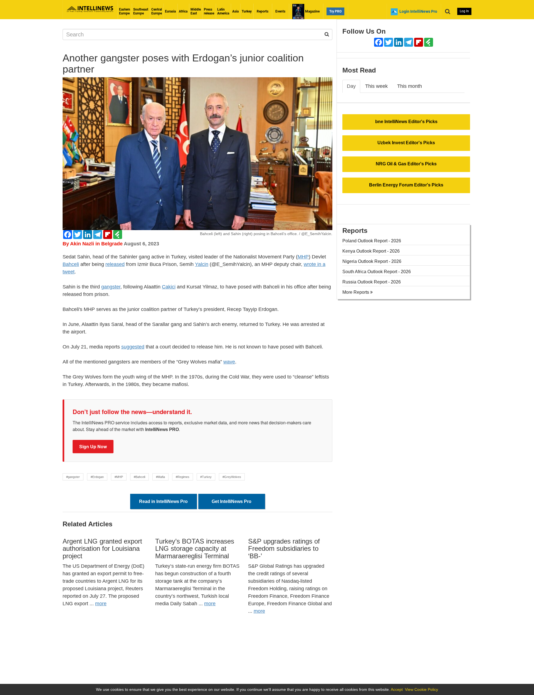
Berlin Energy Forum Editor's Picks (406, 185)
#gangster (73, 477)
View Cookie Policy (421, 689)
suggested (132, 347)
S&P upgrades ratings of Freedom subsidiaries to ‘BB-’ (284, 548)
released (115, 264)
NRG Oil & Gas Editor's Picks (406, 163)
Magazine (312, 11)
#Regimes (182, 477)
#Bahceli (139, 477)
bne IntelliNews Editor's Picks (406, 121)
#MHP (119, 477)
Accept (397, 689)
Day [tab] (351, 86)
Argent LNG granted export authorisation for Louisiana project (102, 548)
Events (280, 11)
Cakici (168, 287)
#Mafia (160, 477)
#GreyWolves (231, 477)
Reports (262, 11)
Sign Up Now (93, 446)
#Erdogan (97, 477)
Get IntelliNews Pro (231, 501)
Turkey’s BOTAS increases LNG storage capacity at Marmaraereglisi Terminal (194, 548)
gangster (110, 287)
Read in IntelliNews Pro (163, 501)
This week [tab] (376, 86)
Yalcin (201, 264)
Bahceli (71, 264)
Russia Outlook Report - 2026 (371, 282)
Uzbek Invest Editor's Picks (406, 142)
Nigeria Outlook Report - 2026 (371, 261)
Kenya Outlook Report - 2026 (371, 251)
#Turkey (206, 477)
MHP (303, 257)
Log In (464, 11)
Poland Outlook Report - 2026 (371, 240)
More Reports (356, 292)
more (101, 603)
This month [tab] (409, 86)
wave (229, 362)
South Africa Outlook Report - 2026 (376, 271)
